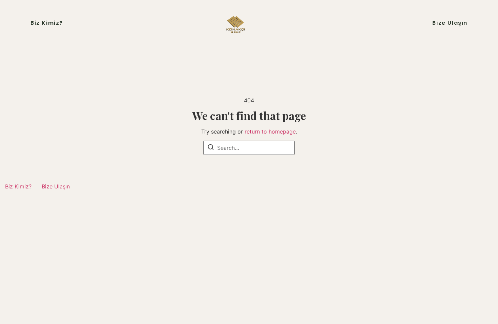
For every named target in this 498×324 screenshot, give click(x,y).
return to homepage (270, 131)
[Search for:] (249, 148)
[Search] (211, 148)
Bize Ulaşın (450, 23)
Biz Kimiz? (46, 23)
